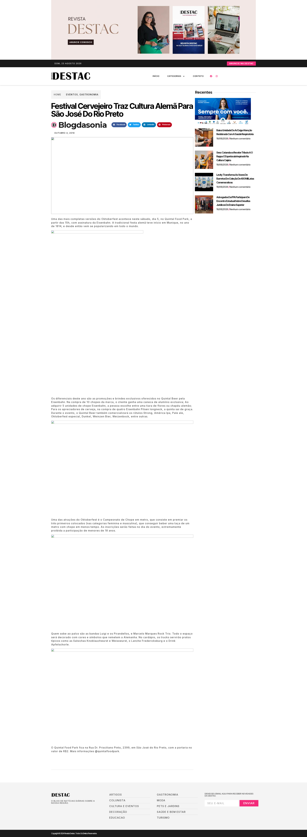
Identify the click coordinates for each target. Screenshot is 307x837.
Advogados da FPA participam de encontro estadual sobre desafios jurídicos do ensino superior (233, 201)
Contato (198, 76)
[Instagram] (216, 76)
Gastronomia (88, 94)
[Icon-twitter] (58, 808)
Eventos (72, 94)
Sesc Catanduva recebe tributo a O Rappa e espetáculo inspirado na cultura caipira (234, 156)
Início (156, 76)
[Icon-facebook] (52, 808)
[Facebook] (211, 76)
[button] (119, 124)
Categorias (174, 76)
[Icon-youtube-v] (68, 808)
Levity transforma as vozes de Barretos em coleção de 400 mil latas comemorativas (235, 178)
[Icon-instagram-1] (63, 808)
